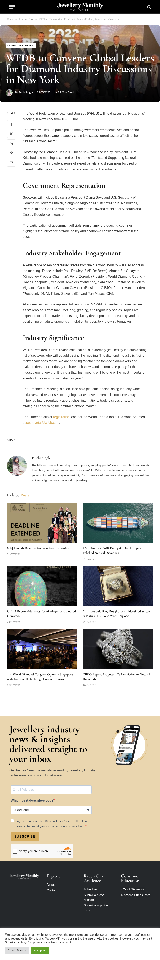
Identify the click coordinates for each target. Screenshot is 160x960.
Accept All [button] (40, 950)
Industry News (21, 46)
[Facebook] (11, 124)
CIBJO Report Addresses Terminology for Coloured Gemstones (41, 613)
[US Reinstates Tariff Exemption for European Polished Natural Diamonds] (118, 523)
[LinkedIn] (11, 143)
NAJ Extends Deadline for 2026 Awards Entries (38, 548)
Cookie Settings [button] (17, 950)
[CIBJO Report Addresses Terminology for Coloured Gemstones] (42, 586)
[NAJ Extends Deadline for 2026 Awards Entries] (42, 523)
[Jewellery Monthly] (80, 7)
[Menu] (12, 6)
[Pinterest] (11, 153)
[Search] (148, 6)
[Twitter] (11, 134)
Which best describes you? (32, 800)
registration (61, 417)
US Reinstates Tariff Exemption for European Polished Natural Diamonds (112, 550)
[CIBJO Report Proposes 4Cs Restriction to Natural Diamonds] (118, 649)
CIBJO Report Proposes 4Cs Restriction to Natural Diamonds (116, 676)
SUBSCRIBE (24, 836)
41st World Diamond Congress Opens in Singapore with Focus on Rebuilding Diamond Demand (40, 676)
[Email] (11, 163)
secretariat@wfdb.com (42, 422)
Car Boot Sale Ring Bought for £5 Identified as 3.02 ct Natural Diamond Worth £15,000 (116, 613)
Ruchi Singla (26, 92)
